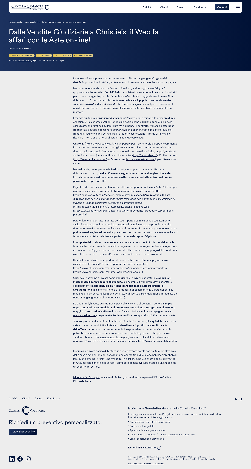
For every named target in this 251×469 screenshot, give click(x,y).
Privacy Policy (162, 459)
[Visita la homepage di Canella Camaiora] (30, 7)
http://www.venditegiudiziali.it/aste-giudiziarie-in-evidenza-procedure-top (117, 210)
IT (241, 399)
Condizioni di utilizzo (178, 459)
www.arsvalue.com (84, 315)
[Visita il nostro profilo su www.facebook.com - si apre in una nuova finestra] (20, 459)
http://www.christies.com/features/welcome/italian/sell (107, 271)
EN (235, 399)
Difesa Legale (44, 55)
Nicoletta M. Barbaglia (86, 377)
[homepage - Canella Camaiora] (27, 410)
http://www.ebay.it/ (145, 155)
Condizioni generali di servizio (202, 459)
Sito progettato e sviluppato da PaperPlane (146, 463)
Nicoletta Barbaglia (26, 60)
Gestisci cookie (148, 459)
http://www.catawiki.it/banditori (157, 341)
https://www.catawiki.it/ (100, 143)
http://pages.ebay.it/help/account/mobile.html (102, 194)
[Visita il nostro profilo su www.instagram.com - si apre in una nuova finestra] (28, 459)
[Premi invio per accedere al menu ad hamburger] (238, 7)
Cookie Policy (133, 459)
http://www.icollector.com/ (90, 159)
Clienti (164, 7)
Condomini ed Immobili (21, 55)
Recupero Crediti (83, 55)
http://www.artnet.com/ (140, 159)
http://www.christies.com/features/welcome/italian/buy (108, 268)
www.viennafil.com (111, 337)
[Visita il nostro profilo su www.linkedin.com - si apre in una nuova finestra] (12, 459)
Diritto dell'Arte (62, 55)
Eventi (180, 7)
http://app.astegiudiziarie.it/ (90, 206)
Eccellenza (199, 7)
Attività (147, 7)
